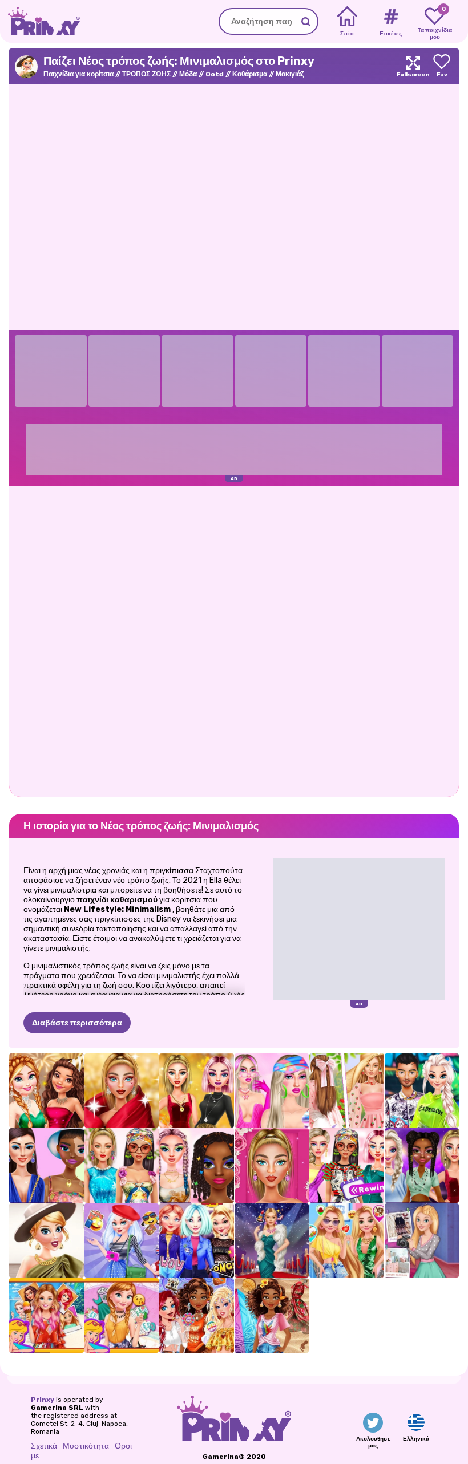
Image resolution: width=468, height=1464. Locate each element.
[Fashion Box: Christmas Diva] (121, 1090)
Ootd (214, 74)
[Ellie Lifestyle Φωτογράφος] (422, 1240)
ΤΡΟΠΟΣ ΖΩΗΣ (146, 74)
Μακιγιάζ (290, 74)
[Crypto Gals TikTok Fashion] (46, 1165)
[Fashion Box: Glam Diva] (272, 1165)
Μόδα (188, 74)
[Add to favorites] (441, 66)
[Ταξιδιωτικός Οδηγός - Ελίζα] (121, 1240)
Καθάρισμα (249, 74)
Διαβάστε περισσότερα (77, 1023)
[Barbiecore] (272, 1090)
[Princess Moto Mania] (196, 1240)
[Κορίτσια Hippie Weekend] (196, 1315)
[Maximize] (413, 66)
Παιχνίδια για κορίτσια (78, 74)
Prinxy (42, 1400)
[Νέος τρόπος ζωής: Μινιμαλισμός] (46, 1240)
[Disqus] (234, 640)
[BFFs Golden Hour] (196, 1090)
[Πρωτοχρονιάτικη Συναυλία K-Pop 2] (422, 1165)
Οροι (123, 1446)
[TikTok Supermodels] (121, 1165)
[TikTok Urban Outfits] (422, 1090)
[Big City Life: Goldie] (346, 1240)
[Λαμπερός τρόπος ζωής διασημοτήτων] (272, 1240)
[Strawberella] (346, 1090)
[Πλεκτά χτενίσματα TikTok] (196, 1165)
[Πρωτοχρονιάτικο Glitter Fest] (46, 1090)
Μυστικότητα (86, 1446)
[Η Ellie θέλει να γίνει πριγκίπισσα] (46, 1315)
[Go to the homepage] (40, 21)
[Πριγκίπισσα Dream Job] (272, 1315)
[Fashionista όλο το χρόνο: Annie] (121, 1315)
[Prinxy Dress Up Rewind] (346, 1165)
